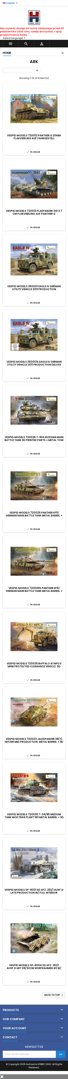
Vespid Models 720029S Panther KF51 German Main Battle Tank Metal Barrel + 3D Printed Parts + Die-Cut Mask (34, 591)
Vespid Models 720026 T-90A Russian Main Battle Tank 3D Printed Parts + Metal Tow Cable (34, 440)
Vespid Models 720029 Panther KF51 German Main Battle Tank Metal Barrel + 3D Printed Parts (34, 515)
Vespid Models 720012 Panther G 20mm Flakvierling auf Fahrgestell (34, 137)
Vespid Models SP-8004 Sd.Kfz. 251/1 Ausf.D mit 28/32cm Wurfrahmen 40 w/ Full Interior (34, 968)
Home (7, 53)
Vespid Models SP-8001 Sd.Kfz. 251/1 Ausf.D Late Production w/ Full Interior (34, 891)
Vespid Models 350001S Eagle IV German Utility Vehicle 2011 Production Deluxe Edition (34, 364)
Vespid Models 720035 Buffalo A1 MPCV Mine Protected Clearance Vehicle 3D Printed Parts (34, 666)
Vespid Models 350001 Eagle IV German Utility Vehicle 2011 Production (34, 287)
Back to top (54, 995)
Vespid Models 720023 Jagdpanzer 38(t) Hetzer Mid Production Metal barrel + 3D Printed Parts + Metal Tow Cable (34, 742)
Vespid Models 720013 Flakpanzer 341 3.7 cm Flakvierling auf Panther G (34, 212)
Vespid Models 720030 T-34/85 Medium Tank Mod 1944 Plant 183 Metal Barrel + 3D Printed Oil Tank (34, 817)
